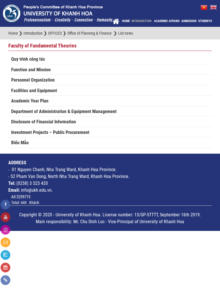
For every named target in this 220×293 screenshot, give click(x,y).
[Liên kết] (5, 280)
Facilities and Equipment (34, 90)
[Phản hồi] (5, 242)
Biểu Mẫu (20, 142)
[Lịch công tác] (5, 267)
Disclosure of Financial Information (43, 121)
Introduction (141, 21)
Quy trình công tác (28, 59)
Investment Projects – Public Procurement (50, 132)
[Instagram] (5, 230)
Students (205, 21)
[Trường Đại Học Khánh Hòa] (58, 13)
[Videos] (5, 217)
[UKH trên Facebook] (5, 204)
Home (126, 21)
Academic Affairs (167, 21)
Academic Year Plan (29, 101)
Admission (189, 21)
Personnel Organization (33, 80)
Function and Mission (31, 69)
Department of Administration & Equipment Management (64, 111)
